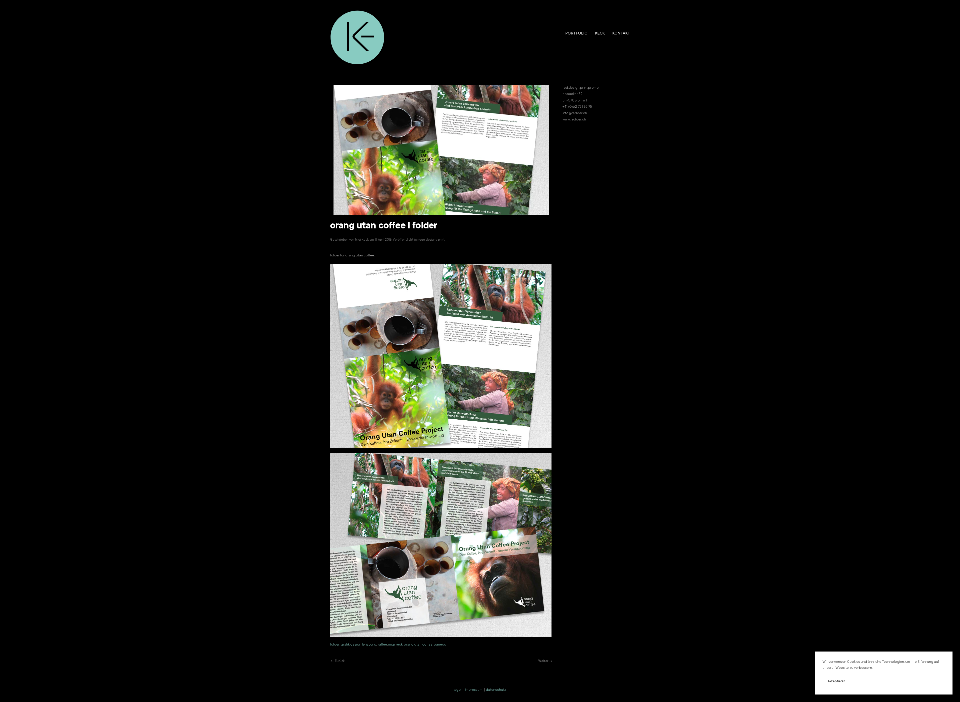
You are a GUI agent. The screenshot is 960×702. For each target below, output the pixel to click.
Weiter (543, 661)
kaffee (382, 645)
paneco (440, 645)
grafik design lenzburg (358, 645)
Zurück (339, 661)
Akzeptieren (836, 681)
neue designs (427, 240)
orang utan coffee (418, 645)
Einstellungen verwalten (904, 681)
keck (600, 33)
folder (335, 645)
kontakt (621, 33)
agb (457, 690)
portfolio (576, 33)
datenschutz (496, 690)
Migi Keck (362, 240)
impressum (473, 690)
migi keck (395, 645)
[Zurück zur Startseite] (357, 33)
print (441, 240)
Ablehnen (866, 681)
